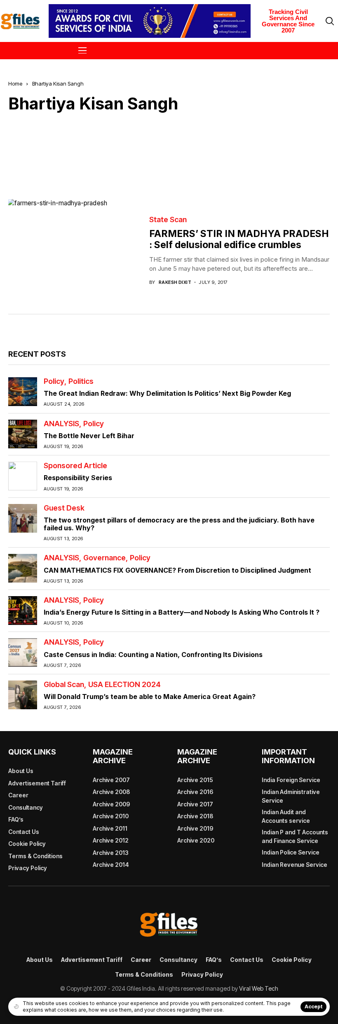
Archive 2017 (195, 804)
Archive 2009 (111, 804)
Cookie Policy (27, 843)
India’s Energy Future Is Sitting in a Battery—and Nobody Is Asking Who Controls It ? (181, 612)
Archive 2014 (111, 864)
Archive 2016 (195, 791)
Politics (81, 381)
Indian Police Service (290, 852)
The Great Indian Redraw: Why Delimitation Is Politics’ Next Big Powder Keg (167, 393)
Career (18, 795)
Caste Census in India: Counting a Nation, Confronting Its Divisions (153, 654)
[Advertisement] (169, 149)
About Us (20, 770)
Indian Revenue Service (294, 864)
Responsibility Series (78, 478)
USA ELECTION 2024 (124, 684)
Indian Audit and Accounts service (286, 816)
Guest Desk (64, 508)
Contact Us (23, 831)
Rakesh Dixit (175, 282)
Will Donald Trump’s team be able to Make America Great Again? (150, 696)
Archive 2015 (195, 779)
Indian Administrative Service (291, 796)
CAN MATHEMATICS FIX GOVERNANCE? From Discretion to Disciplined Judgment (177, 570)
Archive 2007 (111, 779)
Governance (104, 558)
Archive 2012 (111, 840)
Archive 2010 (111, 816)
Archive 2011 (110, 828)
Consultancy (25, 807)
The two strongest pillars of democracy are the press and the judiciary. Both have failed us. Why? (179, 524)
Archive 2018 (195, 816)
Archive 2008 (111, 791)
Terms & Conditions (35, 855)
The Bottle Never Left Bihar (89, 436)
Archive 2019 (195, 828)
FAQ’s (15, 819)
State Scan (168, 220)
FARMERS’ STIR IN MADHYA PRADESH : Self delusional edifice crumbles (239, 239)
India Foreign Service (291, 779)
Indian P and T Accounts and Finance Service (295, 836)
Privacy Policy (27, 867)
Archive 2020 (195, 840)
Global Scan (64, 684)
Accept (313, 1006)
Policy (54, 381)
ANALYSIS (61, 424)
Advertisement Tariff (37, 783)
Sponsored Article (75, 466)
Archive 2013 (111, 852)
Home (15, 83)
